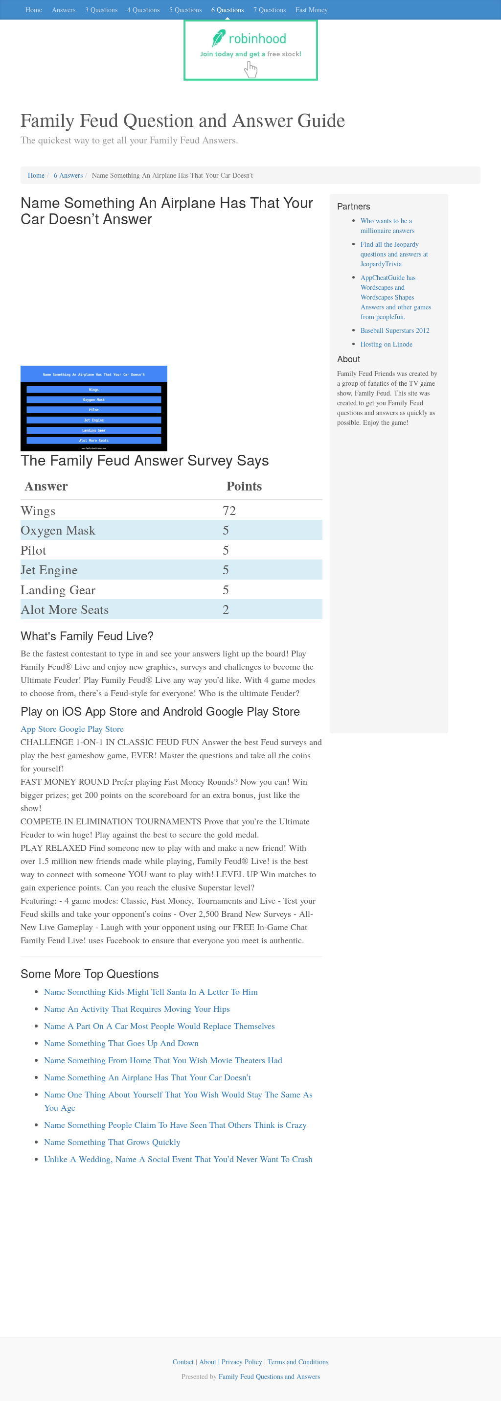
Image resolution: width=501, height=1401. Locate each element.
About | (210, 1361)
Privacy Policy (242, 1361)
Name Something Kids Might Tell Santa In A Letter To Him (151, 991)
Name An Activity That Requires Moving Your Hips (137, 1008)
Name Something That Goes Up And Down (121, 1043)
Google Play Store (91, 728)
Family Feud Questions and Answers (269, 1376)
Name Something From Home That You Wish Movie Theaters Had (163, 1060)
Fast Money (312, 9)
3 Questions (101, 9)
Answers (63, 9)
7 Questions (269, 9)
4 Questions (143, 9)
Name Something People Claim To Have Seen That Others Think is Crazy (175, 1124)
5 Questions (185, 9)
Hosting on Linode (386, 344)
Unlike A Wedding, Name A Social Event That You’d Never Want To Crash (178, 1159)
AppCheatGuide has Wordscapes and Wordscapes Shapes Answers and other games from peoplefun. (396, 297)
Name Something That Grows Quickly (112, 1141)
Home (33, 9)
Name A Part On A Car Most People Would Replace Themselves (159, 1025)
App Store (39, 728)
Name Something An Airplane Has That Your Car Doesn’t (147, 1077)
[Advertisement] (171, 297)
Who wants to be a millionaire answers (387, 225)
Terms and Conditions (298, 1361)
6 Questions (227, 9)
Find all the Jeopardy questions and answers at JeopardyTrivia (394, 253)
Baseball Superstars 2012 (395, 330)
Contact (183, 1361)
